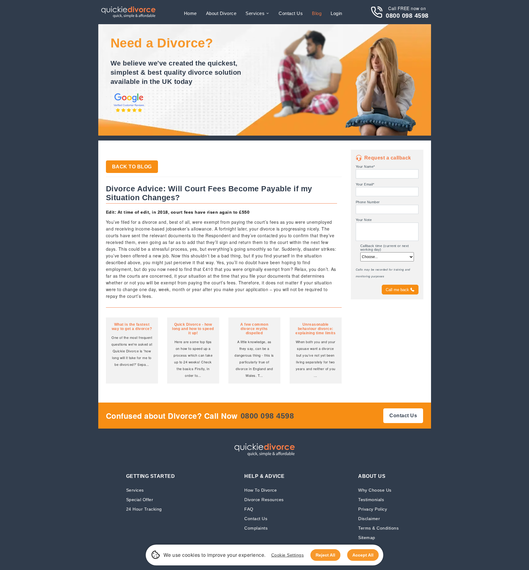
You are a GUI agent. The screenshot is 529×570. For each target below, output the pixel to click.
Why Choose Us (375, 490)
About (221, 13)
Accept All (362, 555)
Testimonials (371, 499)
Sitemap (366, 537)
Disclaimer (369, 518)
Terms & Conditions (378, 528)
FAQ (248, 509)
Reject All (325, 555)
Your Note (364, 220)
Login (336, 13)
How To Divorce (260, 490)
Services (255, 13)
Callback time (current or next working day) (384, 247)
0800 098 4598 (407, 15)
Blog (316, 13)
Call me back (397, 289)
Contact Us (255, 518)
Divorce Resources (264, 499)
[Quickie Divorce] (128, 12)
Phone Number (368, 202)
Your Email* (365, 184)
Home (190, 13)
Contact (291, 13)
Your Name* (365, 166)
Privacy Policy (372, 509)
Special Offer (139, 499)
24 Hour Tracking (144, 509)
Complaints (256, 528)
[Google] (129, 112)
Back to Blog (132, 166)
